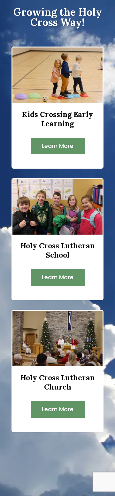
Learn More (57, 146)
